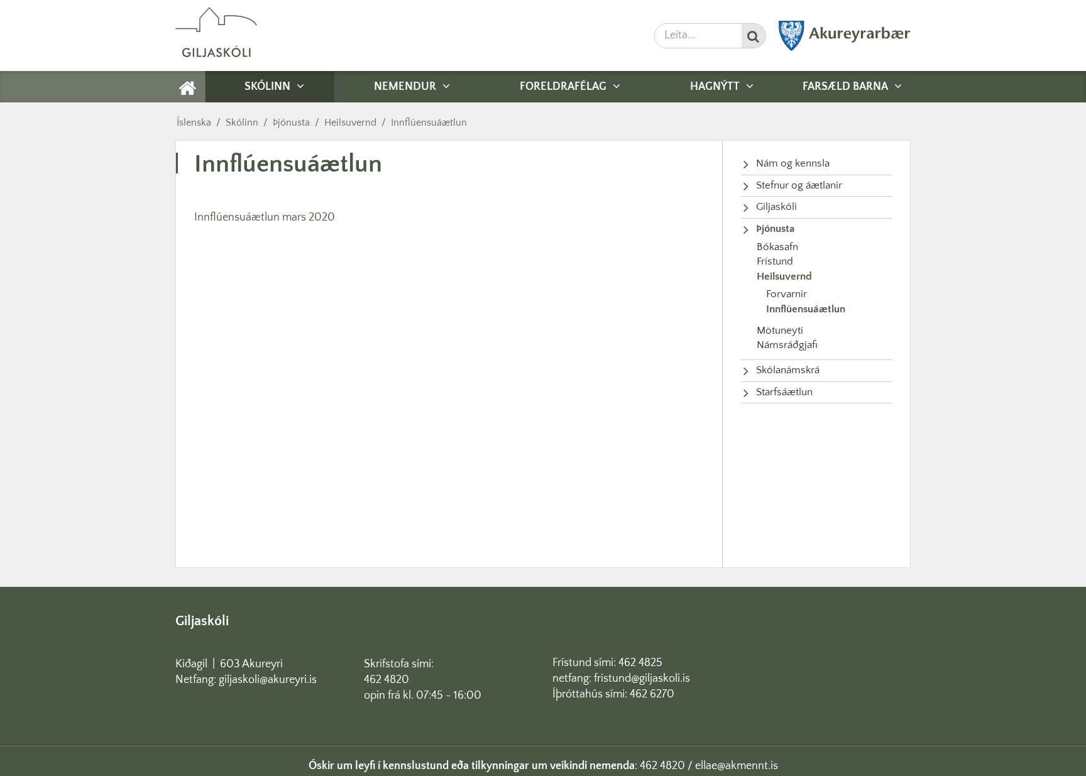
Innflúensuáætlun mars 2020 (264, 217)
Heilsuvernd (350, 122)
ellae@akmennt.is (736, 766)
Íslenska (194, 122)
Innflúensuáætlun (429, 122)
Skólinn (242, 122)
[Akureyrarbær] (845, 48)
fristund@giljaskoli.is (642, 678)
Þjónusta (291, 122)
